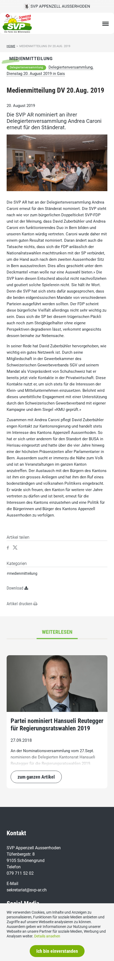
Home (11, 46)
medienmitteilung (23, 573)
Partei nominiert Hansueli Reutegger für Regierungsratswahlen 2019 (57, 724)
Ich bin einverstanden (57, 951)
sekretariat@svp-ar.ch (27, 889)
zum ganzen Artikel (36, 777)
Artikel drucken (20, 603)
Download (15, 588)
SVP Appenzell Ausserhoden (59, 6)
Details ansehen (47, 936)
